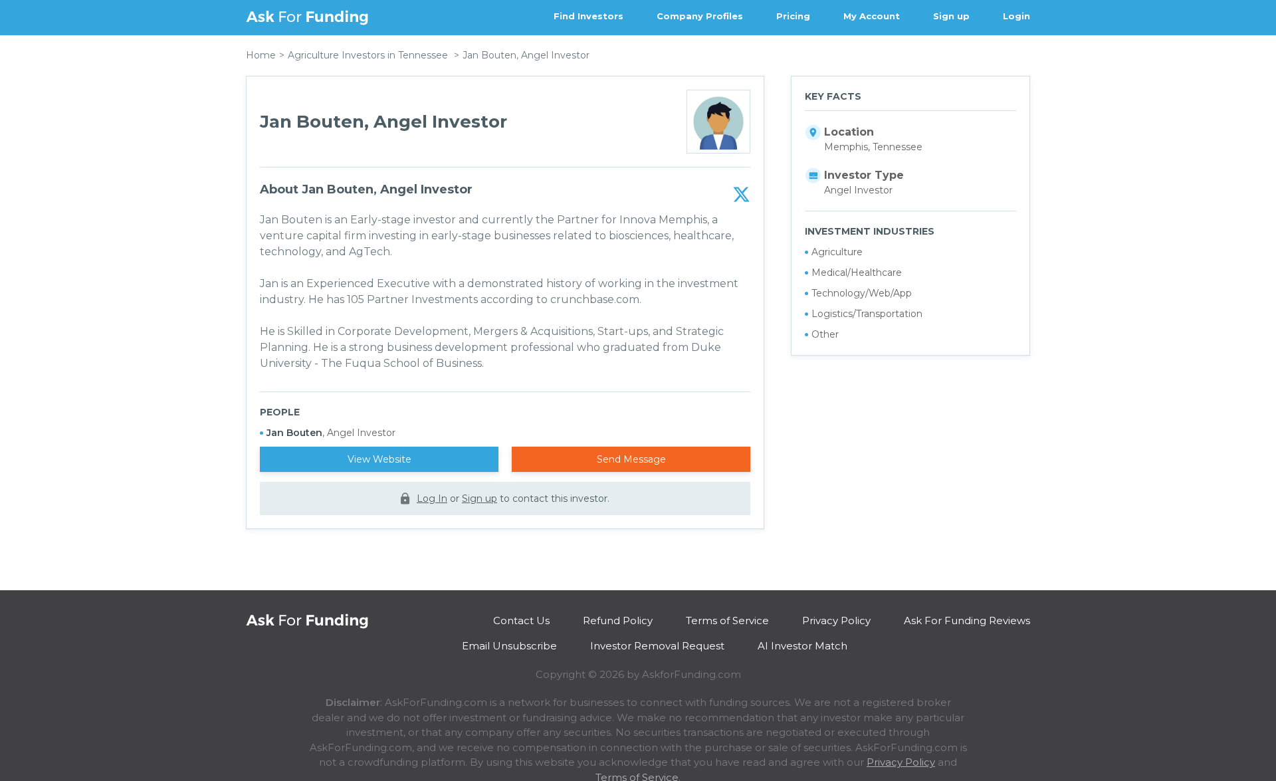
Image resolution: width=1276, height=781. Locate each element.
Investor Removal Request (657, 645)
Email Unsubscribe (509, 645)
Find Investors (588, 16)
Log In (432, 498)
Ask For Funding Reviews (967, 620)
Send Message (631, 459)
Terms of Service (727, 620)
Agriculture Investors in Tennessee (368, 55)
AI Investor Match (802, 645)
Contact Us (521, 620)
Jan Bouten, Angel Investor (526, 55)
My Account (871, 16)
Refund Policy (618, 620)
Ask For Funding (307, 17)
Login (1016, 16)
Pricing (793, 16)
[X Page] (741, 195)
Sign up (951, 16)
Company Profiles (700, 16)
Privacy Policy (836, 620)
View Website (379, 459)
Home (261, 55)
